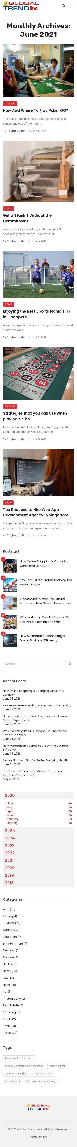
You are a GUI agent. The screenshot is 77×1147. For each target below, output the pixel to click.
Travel (7, 1033)
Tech (8, 502)
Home (8, 208)
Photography (12, 998)
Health (7, 964)
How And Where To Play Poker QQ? (35, 110)
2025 (10, 830)
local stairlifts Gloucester (19, 1058)
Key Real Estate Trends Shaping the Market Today (46, 582)
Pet (5, 992)
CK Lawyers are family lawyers (42, 1081)
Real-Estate (11, 1005)
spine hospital (57, 1066)
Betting (8, 916)
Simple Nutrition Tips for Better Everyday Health (35, 760)
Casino (10, 103)
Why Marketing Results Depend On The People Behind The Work (45, 619)
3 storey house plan (16, 1073)
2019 (9, 875)
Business (9, 923)
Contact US (38, 1137)
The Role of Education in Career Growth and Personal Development (33, 773)
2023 (10, 845)
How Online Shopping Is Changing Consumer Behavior (44, 563)
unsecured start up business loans (24, 1066)
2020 (10, 868)
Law (5, 978)
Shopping (9, 1012)
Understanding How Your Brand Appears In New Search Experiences (46, 600)
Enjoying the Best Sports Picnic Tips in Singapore (36, 314)
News (8, 304)
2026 (10, 795)
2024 (10, 838)
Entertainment (13, 944)
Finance (8, 957)
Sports (7, 1019)
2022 (10, 853)
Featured (9, 950)
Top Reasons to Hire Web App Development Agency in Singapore (35, 512)
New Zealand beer (43, 1073)
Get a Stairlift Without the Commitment (27, 218)
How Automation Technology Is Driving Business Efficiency (43, 638)
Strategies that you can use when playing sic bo (35, 416)
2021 (9, 860)
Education (10, 937)
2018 (9, 883)
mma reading (12, 1081)
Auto (6, 909)
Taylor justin (16, 131)
